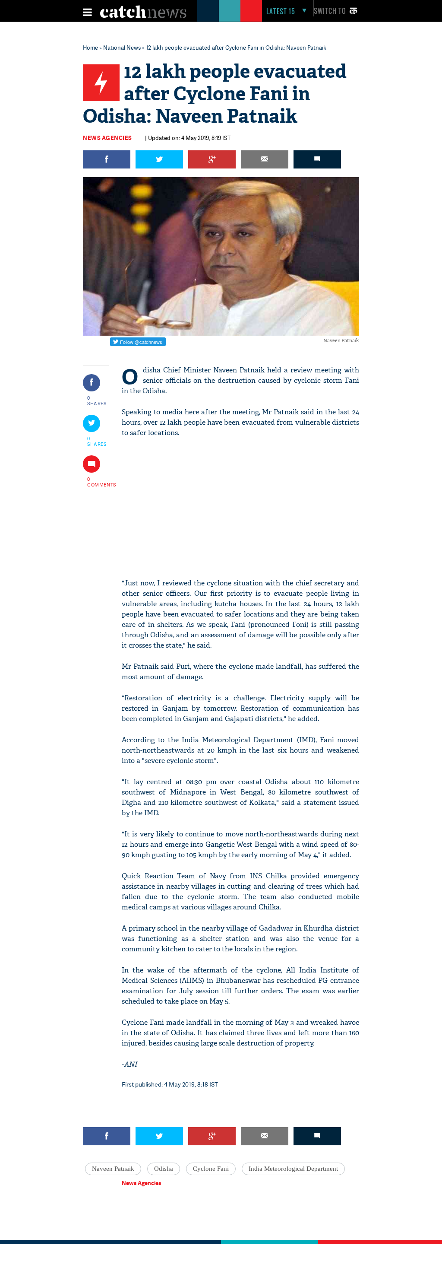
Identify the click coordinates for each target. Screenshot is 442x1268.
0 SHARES (97, 400)
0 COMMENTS (97, 481)
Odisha (163, 1168)
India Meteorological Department (293, 1168)
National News (122, 47)
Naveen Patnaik (113, 1168)
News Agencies (107, 138)
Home (90, 47)
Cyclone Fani (211, 1168)
